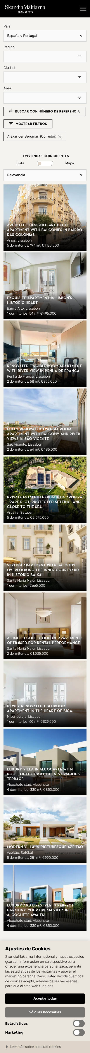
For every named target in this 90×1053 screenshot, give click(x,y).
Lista (20, 163)
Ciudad (9, 68)
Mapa (69, 163)
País (6, 26)
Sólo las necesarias (45, 1012)
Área (7, 88)
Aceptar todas (45, 998)
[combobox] (45, 56)
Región (9, 47)
